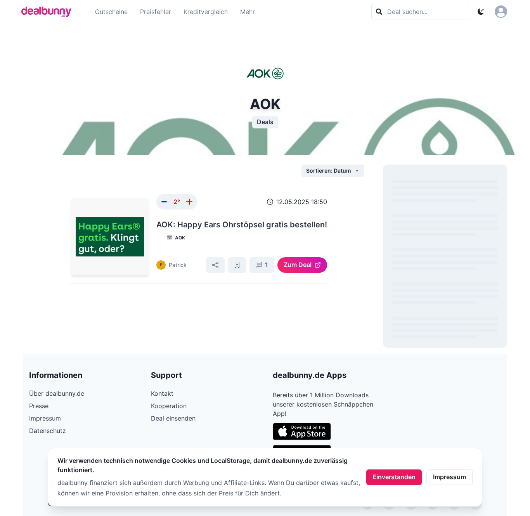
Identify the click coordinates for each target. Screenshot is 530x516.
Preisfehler (155, 12)
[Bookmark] (237, 265)
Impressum (449, 477)
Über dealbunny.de (56, 393)
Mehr (247, 12)
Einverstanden (394, 477)
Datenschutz (47, 431)
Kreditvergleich (206, 12)
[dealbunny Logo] (48, 11)
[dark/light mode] (480, 11)
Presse (38, 406)
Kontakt (162, 393)
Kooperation (169, 406)
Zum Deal (298, 264)
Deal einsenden (173, 418)
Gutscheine (111, 12)
